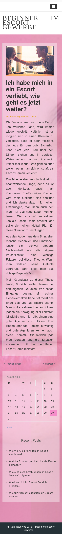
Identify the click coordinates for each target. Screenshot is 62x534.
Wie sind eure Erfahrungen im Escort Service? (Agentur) (31, 473)
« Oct (9, 426)
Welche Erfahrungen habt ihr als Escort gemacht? (32, 462)
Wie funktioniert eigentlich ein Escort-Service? (31, 494)
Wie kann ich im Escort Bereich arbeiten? (28, 483)
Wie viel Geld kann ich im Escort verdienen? (28, 452)
